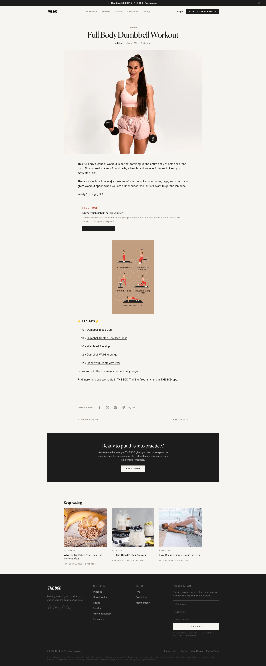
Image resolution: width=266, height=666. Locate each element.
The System (91, 11)
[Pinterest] (62, 607)
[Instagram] (49, 607)
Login (180, 11)
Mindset (106, 11)
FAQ (138, 591)
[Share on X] (107, 408)
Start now (133, 468)
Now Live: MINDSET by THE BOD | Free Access (134, 3)
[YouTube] (68, 607)
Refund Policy (196, 651)
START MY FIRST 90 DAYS (202, 11)
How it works (100, 597)
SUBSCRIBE (196, 626)
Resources (132, 11)
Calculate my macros (99, 228)
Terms (184, 651)
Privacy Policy (171, 651)
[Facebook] (55, 607)
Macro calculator (102, 613)
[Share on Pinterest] (115, 408)
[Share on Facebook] (99, 408)
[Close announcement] (259, 3)
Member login (143, 602)
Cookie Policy (212, 651)
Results (118, 11)
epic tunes (158, 168)
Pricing (146, 11)
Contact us (141, 597)
